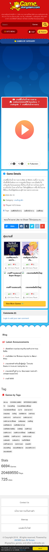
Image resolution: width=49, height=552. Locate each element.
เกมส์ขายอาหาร (27, 417)
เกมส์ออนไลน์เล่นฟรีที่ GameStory (24, 6)
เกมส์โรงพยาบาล (8, 444)
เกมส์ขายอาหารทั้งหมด (10, 421)
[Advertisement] (24, 72)
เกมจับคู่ (14, 413)
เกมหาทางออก (19, 444)
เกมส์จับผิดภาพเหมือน (9, 429)
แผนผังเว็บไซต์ (24, 528)
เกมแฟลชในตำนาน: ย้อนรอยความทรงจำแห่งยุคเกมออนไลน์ (20, 372)
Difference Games (30, 402)
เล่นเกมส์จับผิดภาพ (18, 448)
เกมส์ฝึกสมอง (31, 432)
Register (43, 31)
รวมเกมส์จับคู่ (11, 406)
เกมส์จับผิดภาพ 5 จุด (19, 425)
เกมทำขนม (32, 413)
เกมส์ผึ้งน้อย (40, 211)
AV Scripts (30, 540)
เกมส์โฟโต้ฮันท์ (26, 440)
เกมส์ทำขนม (28, 429)
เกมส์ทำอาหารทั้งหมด (19, 432)
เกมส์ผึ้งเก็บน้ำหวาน (16, 211)
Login (33, 31)
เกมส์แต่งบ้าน (15, 440)
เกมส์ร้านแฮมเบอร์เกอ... (15, 287)
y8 (4, 406)
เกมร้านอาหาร (17, 417)
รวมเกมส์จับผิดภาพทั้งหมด (24, 406)
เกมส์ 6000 (9, 378)
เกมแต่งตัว (28, 444)
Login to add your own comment (16, 318)
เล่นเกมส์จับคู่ (7, 448)
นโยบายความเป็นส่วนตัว (24, 510)
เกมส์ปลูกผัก (18, 200)
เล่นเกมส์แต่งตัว (8, 451)
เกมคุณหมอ (7, 413)
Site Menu (10, 31)
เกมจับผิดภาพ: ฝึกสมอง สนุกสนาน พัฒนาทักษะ (20, 357)
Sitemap (24, 519)
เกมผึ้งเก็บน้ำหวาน (29, 211)
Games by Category (26, 41)
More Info (23, 550)
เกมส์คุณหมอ (21, 421)
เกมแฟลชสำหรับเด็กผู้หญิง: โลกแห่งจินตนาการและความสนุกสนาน (18, 364)
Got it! (40, 548)
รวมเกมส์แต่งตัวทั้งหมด (10, 410)
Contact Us (24, 502)
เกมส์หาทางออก (27, 436)
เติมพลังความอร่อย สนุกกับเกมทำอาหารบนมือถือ (20, 349)
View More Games (13, 303)
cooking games (15, 402)
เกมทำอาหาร (7, 417)
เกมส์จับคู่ (30, 421)
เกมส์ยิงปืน (6, 436)
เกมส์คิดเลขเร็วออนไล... (12, 258)
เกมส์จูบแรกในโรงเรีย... (30, 258)
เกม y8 (20, 410)
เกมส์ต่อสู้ (19, 429)
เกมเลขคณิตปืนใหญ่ (33, 287)
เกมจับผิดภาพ (22, 413)
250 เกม (6, 402)
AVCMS (17, 540)
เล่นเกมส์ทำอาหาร (30, 448)
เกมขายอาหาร (28, 410)
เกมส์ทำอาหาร (7, 432)
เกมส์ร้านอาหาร (16, 436)
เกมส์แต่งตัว (7, 440)
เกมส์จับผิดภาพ (7, 425)
